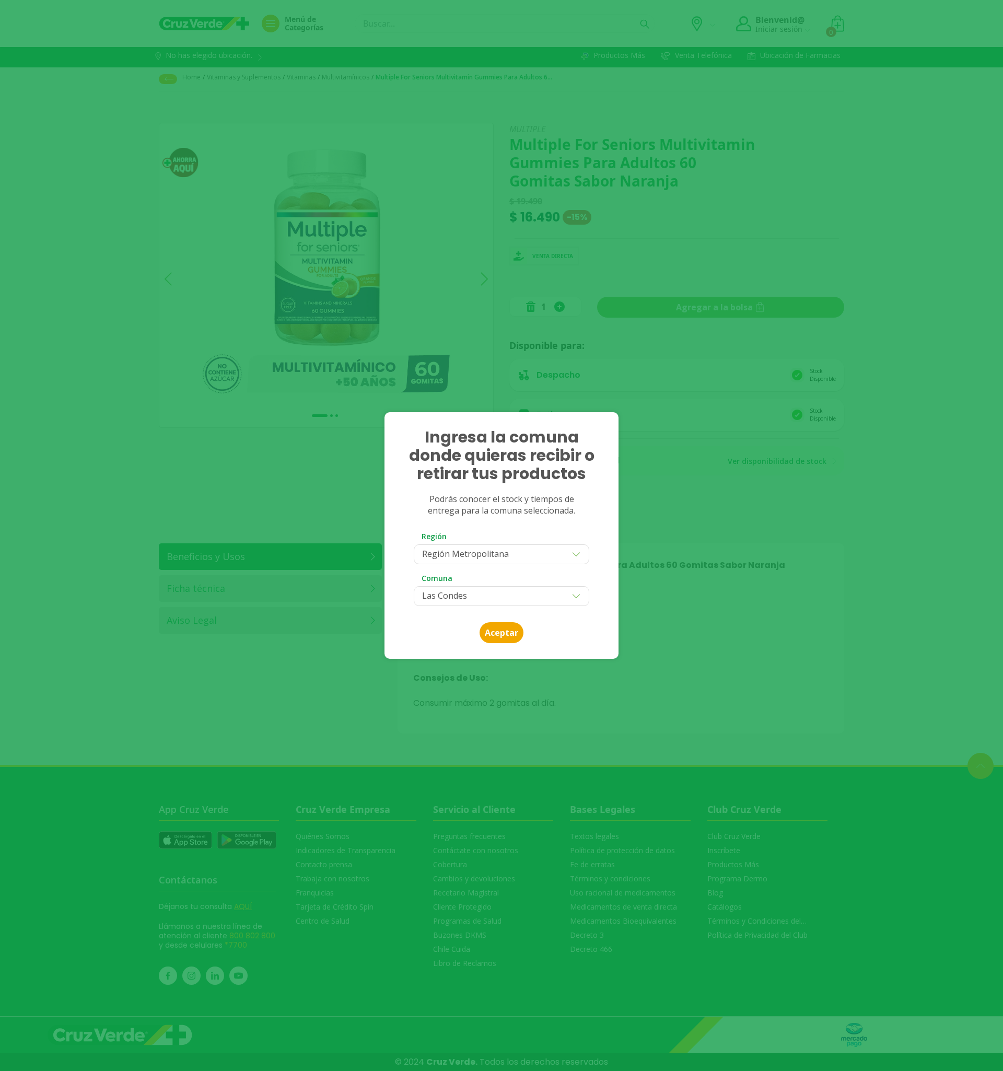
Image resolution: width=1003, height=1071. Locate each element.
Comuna (437, 578)
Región (434, 536)
